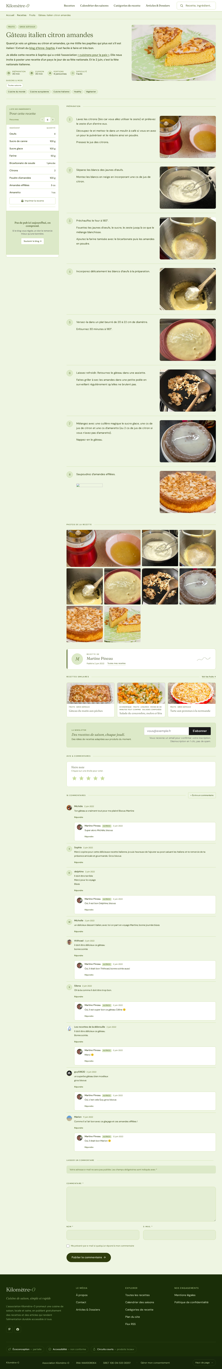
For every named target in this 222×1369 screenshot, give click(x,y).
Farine (12, 155)
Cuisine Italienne (61, 91)
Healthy (77, 91)
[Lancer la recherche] (181, 5)
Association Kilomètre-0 (55, 1362)
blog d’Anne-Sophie (42, 48)
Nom (70, 1226)
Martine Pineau (100, 658)
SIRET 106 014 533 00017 (117, 1362)
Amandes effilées (19, 185)
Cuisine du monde (16, 91)
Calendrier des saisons (94, 5)
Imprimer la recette (34, 200)
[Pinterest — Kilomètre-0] (9, 1329)
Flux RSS (130, 1324)
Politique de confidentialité (191, 1302)
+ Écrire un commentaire (202, 795)
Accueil (10, 15)
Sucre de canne (18, 141)
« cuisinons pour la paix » (93, 55)
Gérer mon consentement (155, 1362)
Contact (81, 1302)
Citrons (13, 170)
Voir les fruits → (209, 676)
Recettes (69, 5)
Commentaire (75, 1183)
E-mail (148, 1226)
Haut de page (202, 1362)
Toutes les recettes (137, 1295)
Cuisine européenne (39, 91)
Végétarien (91, 91)
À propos (82, 1295)
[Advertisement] (32, 233)
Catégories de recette (127, 5)
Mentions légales (185, 1295)
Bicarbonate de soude (22, 163)
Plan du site (132, 1317)
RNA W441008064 (86, 1362)
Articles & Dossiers (158, 5)
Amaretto (15, 192)
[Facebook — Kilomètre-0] (17, 1329)
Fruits (32, 15)
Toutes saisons (14, 85)
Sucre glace (16, 148)
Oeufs (12, 133)
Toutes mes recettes (116, 663)
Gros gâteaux (27, 27)
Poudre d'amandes (20, 177)
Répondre (78, 817)
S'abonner (200, 731)
